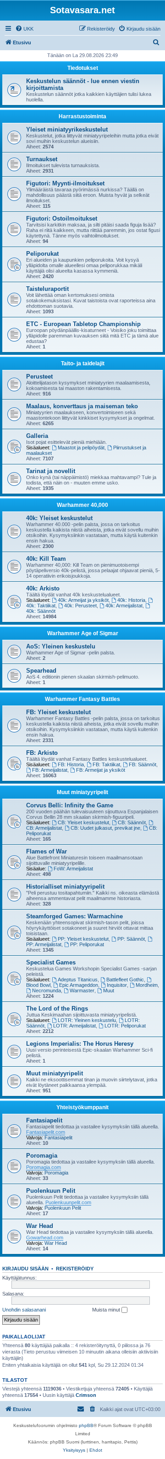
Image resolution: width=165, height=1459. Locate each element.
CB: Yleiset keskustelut (83, 822)
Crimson (86, 1395)
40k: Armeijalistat (124, 605)
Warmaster (82, 990)
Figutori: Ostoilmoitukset (61, 218)
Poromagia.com (43, 1167)
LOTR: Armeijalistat (74, 1025)
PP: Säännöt (131, 939)
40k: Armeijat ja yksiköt (83, 600)
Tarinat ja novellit (50, 471)
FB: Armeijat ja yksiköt (100, 770)
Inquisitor (117, 985)
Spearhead (41, 670)
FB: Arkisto (42, 752)
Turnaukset (41, 159)
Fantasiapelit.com (45, 1132)
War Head (39, 1225)
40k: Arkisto (43, 588)
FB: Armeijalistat (49, 770)
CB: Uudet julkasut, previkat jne (105, 828)
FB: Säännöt (142, 764)
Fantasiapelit (44, 1120)
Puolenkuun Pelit (50, 1190)
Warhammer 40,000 (82, 505)
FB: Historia (71, 764)
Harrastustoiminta (82, 116)
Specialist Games (51, 962)
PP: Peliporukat (87, 944)
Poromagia (41, 1155)
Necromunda (46, 990)
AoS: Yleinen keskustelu (60, 646)
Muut (108, 990)
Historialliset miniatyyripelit (65, 886)
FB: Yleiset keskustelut (58, 712)
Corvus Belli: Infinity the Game (69, 805)
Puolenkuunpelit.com (68, 1202)
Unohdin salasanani (24, 1309)
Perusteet (39, 376)
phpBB (86, 1425)
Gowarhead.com (44, 1237)
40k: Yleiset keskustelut (59, 518)
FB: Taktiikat (106, 764)
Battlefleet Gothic (125, 979)
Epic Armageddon (78, 985)
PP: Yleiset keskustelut (83, 939)
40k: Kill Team (46, 558)
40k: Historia (131, 600)
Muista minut (106, 1309)
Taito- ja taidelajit (82, 363)
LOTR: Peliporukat (125, 1025)
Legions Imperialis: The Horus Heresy (79, 1043)
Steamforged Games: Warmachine (74, 916)
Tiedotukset (82, 68)
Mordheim (147, 985)
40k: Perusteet (80, 605)
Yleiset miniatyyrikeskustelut (67, 129)
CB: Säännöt (132, 822)
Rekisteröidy (75, 1268)
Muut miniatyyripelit (82, 792)
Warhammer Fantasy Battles (82, 699)
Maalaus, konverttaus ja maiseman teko (82, 406)
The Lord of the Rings (57, 1008)
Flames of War (46, 851)
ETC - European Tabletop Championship (83, 324)
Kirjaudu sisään (25, 1268)
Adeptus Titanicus (78, 979)
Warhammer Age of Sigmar (82, 633)
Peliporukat (42, 253)
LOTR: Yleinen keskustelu (87, 1020)
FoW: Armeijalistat (73, 868)
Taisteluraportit (47, 288)
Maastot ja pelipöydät (81, 447)
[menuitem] (24, 28)
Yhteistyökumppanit (82, 1107)
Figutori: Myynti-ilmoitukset (65, 183)
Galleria (37, 435)
